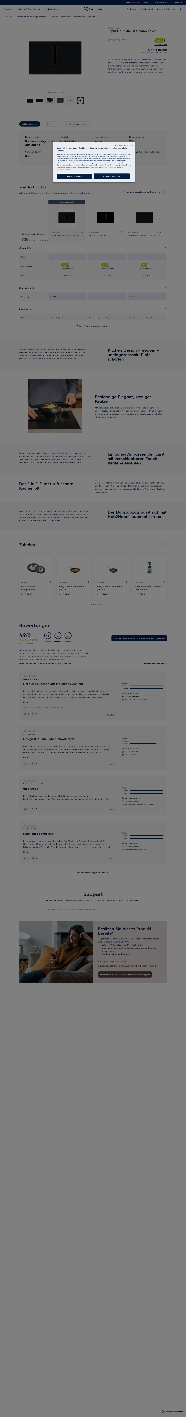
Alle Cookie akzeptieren (112, 176)
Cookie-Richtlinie (109, 167)
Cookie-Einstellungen (74, 176)
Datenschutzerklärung (64, 169)
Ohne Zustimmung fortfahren (124, 145)
